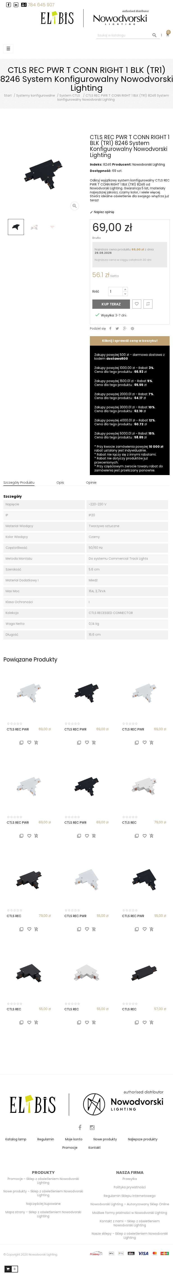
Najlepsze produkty (142, 1139)
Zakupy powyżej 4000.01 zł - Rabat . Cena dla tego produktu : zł (125, 422)
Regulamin (45, 1139)
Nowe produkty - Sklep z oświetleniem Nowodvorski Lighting (43, 1193)
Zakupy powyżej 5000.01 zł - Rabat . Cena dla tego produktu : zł (124, 435)
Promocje (69, 1147)
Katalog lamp (15, 1139)
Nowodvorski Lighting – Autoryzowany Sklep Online (130, 1204)
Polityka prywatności (130, 1187)
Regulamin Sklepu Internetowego (130, 1196)
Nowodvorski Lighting (148, 164)
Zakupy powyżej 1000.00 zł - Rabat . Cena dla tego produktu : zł (124, 370)
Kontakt (95, 1147)
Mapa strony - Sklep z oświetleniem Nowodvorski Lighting (43, 1214)
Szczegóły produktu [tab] (18, 482)
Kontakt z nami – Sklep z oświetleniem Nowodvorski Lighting (130, 1223)
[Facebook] (80, 1130)
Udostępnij (110, 329)
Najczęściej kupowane (43, 1203)
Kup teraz (111, 304)
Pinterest (132, 329)
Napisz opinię (102, 212)
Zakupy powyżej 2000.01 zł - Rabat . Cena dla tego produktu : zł (124, 396)
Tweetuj (117, 329)
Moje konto (73, 1139)
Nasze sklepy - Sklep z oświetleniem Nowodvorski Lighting (130, 1235)
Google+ (125, 329)
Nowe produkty (105, 1139)
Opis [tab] (60, 482)
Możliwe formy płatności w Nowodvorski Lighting (129, 1212)
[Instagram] (92, 1130)
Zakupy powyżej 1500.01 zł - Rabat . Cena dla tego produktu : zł (123, 383)
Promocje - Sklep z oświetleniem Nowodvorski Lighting (43, 1181)
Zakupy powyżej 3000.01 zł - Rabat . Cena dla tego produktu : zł (124, 409)
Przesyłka (130, 1179)
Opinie (91, 482)
